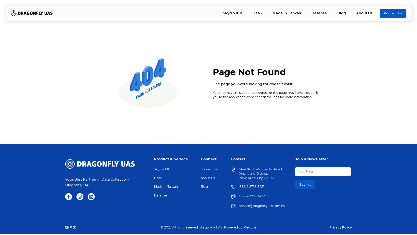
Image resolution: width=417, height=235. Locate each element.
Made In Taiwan (287, 13)
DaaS (257, 13)
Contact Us (393, 13)
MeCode (249, 227)
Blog (342, 13)
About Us (364, 13)
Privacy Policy (340, 227)
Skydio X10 (232, 13)
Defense (319, 13)
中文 (73, 227)
